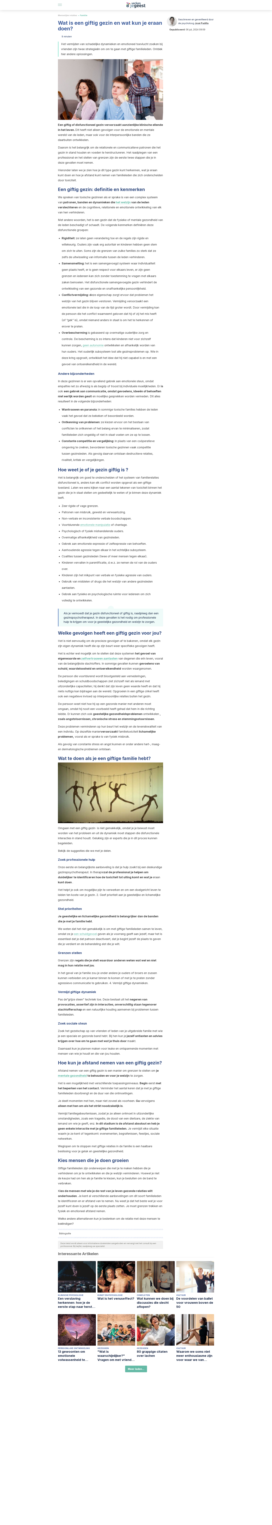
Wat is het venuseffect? (115, 1298)
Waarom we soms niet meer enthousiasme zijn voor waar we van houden (194, 1356)
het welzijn (123, 202)
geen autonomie (93, 345)
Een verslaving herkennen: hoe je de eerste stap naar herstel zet (76, 1303)
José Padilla (202, 23)
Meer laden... (136, 1369)
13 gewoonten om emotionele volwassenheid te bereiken (71, 1356)
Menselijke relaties (67, 15)
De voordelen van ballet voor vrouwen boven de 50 (194, 1303)
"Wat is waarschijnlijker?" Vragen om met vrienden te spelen (116, 1356)
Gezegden (103, 1348)
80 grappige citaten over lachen (152, 1354)
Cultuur (181, 1295)
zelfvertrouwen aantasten (99, 658)
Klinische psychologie (70, 1295)
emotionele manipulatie (95, 524)
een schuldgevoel (85, 934)
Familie (83, 15)
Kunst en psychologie (110, 1295)
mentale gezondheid (72, 1075)
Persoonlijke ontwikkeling (74, 1348)
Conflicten (143, 1295)
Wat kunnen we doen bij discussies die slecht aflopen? (155, 1303)
